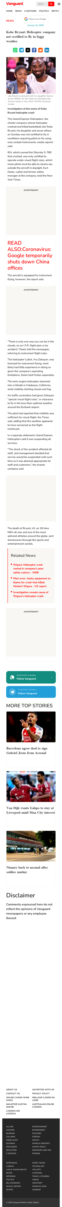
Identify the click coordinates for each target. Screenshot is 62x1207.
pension (36, 1153)
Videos (35, 1179)
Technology (38, 1166)
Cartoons (37, 1173)
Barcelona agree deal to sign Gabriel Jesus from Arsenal (26, 750)
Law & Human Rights (16, 1169)
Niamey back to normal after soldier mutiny (27, 869)
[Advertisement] (31, 211)
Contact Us (13, 1093)
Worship (36, 1189)
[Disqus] (31, 967)
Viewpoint (37, 1183)
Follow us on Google (37, 19)
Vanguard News (14, 4)
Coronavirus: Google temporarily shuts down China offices (30, 258)
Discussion (11, 1147)
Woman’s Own (39, 1186)
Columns (10, 1136)
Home (9, 11)
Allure (9, 1126)
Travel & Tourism (40, 1176)
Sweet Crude (38, 1163)
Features (36, 1133)
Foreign (36, 1136)
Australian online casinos (43, 1105)
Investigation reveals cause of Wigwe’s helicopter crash (30, 594)
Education (11, 1150)
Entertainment (39, 1126)
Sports (9, 1189)
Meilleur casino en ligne (43, 1099)
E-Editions (30, 11)
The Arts (36, 1169)
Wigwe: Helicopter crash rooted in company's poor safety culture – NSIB (28, 568)
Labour (10, 1166)
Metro (55, 11)
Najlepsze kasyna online (16, 1105)
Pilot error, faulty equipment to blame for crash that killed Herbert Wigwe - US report (32, 582)
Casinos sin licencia (13, 1112)
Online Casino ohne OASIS (17, 1099)
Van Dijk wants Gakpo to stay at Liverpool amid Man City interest (30, 810)
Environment (38, 1130)
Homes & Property (41, 1143)
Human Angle (39, 1147)
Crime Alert (12, 1140)
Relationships (13, 1183)
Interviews (11, 1163)
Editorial (10, 1143)
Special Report (13, 1186)
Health (35, 1140)
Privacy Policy (41, 1093)
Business (10, 1133)
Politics (44, 11)
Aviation (10, 1130)
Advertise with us (43, 1089)
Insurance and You (41, 1150)
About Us (11, 1089)
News (18, 11)
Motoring (10, 1176)
